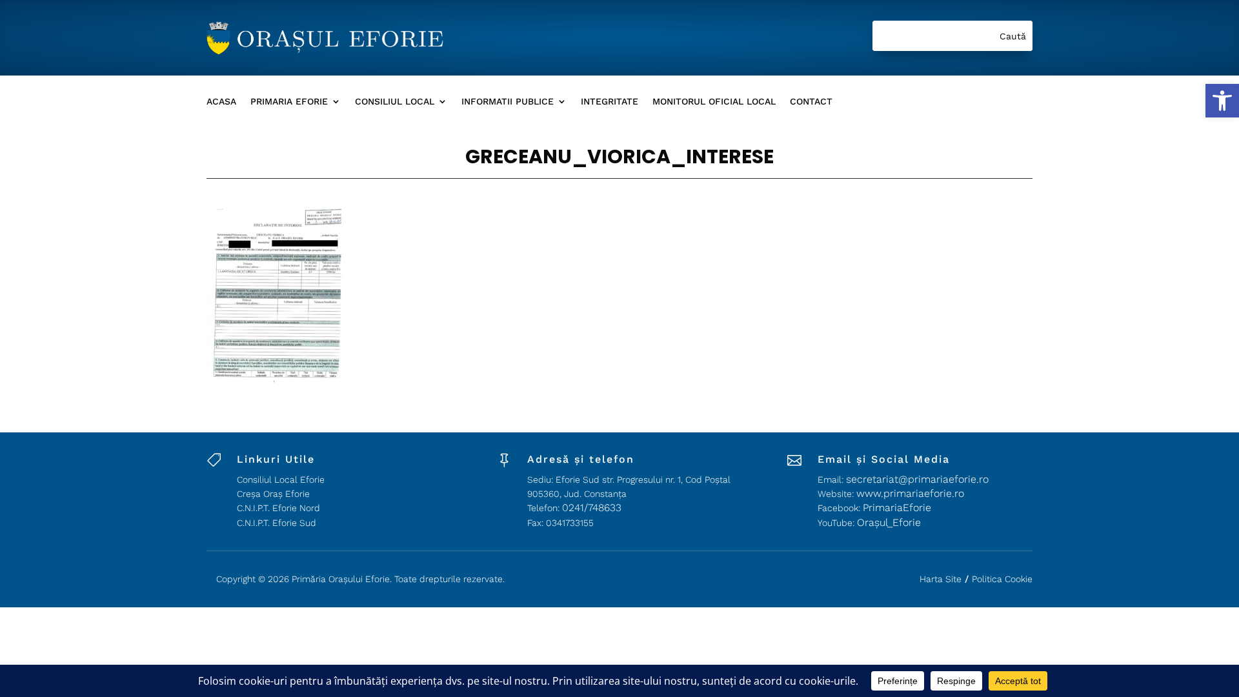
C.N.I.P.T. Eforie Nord (278, 508)
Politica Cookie (1002, 579)
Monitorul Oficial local (714, 101)
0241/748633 (591, 507)
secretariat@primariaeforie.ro (917, 479)
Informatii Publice (507, 101)
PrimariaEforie (897, 507)
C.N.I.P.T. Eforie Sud (276, 523)
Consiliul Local (394, 101)
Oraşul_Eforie (889, 522)
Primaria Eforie (289, 101)
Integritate (609, 101)
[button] (1222, 100)
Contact (811, 101)
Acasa (221, 101)
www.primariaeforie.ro (910, 493)
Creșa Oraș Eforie (273, 494)
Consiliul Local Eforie (281, 479)
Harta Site (941, 579)
